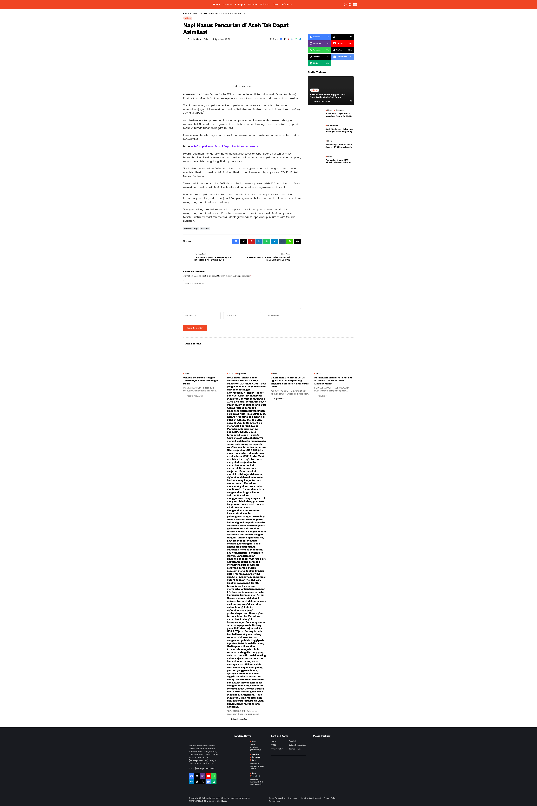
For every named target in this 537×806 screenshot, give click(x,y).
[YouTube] (208, 776)
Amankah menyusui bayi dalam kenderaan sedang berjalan (256, 765)
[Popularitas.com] (194, 4)
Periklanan (293, 798)
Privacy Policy (277, 749)
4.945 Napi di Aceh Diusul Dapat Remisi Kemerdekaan (224, 146)
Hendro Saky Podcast (311, 798)
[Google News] (208, 781)
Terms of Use (295, 749)
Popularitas (194, 39)
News (194, 13)
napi (196, 229)
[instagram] (202, 776)
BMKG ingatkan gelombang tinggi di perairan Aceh (256, 747)
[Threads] (202, 781)
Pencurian (205, 229)
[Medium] (213, 781)
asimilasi (188, 229)
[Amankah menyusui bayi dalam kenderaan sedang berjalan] (241, 758)
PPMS (273, 745)
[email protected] (198, 760)
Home (186, 13)
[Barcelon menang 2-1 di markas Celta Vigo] (241, 777)
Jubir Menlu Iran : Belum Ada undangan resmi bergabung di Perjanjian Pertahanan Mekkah (339, 130)
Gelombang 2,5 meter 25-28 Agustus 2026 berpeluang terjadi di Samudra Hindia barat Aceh (339, 145)
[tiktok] (197, 781)
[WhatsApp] (213, 776)
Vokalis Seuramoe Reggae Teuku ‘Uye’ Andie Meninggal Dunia (328, 95)
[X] (197, 776)
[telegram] (191, 781)
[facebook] (191, 776)
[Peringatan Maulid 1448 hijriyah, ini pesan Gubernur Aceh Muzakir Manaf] (315, 160)
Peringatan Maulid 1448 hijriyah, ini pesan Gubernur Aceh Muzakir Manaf (339, 161)
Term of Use (274, 801)
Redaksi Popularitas (322, 101)
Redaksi (292, 741)
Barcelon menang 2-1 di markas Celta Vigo (256, 781)
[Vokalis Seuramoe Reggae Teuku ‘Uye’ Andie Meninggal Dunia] (331, 90)
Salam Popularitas (297, 745)
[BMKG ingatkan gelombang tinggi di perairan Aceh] (241, 745)
